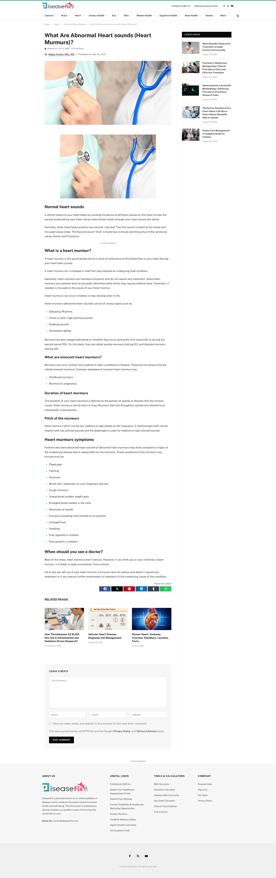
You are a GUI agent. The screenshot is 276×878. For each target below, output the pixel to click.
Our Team (203, 795)
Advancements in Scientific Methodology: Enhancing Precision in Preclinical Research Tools (216, 90)
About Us (202, 789)
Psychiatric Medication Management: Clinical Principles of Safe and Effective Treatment (214, 68)
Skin (126, 15)
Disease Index (205, 784)
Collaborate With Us (181, 6)
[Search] (237, 15)
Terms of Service (146, 731)
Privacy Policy (121, 731)
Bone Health (191, 15)
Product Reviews (118, 814)
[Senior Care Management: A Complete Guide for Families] (190, 135)
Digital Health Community (123, 825)
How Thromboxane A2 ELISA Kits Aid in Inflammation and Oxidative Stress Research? (62, 638)
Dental (209, 15)
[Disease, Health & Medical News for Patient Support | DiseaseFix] (58, 6)
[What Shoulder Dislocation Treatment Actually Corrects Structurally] (190, 48)
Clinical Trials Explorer (165, 806)
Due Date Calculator (164, 800)
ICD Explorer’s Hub (119, 830)
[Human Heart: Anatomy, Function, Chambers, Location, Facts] (152, 619)
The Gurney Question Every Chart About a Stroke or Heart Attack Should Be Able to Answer (216, 113)
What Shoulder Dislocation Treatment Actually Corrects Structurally (216, 46)
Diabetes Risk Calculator (166, 795)
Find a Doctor (161, 812)
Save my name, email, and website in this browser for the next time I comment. (100, 723)
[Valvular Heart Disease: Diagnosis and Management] (108, 619)
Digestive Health (168, 15)
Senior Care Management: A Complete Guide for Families (216, 133)
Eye (114, 15)
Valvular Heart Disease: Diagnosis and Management (105, 636)
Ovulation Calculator (164, 789)
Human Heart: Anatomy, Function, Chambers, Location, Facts (150, 638)
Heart (78, 15)
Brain (64, 15)
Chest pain (55, 464)
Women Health (144, 15)
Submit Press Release (121, 799)
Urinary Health (96, 15)
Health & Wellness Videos (123, 819)
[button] (105, 588)
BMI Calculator (161, 784)
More (223, 15)
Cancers (49, 15)
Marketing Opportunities (206, 6)
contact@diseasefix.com (65, 821)
